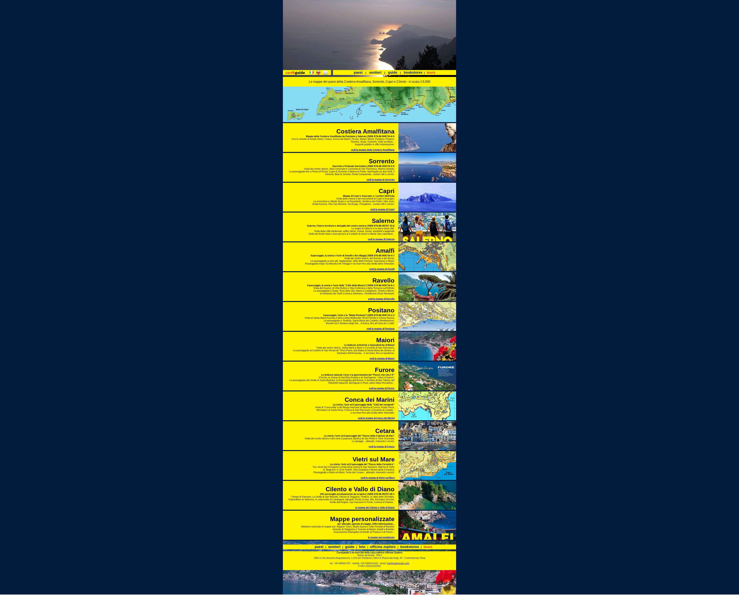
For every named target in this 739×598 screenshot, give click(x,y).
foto (362, 547)
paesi (358, 72)
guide (392, 72)
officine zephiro (383, 547)
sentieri (375, 72)
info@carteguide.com (398, 563)
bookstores (413, 72)
